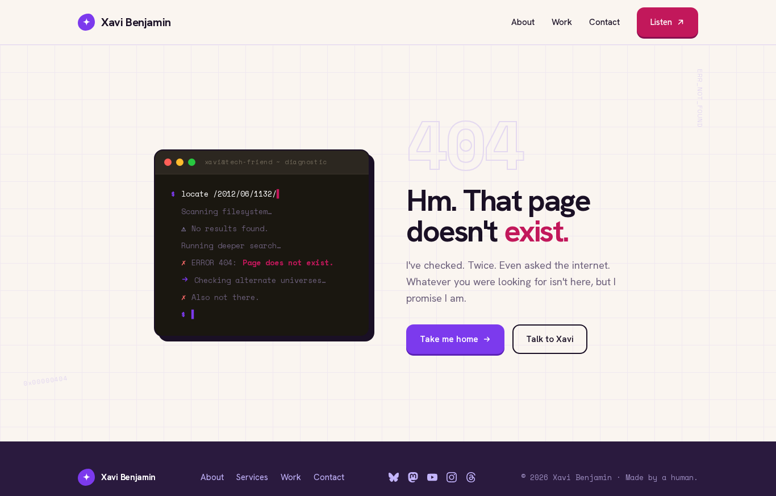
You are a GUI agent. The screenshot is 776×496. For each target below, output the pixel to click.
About (523, 22)
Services (252, 477)
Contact (604, 22)
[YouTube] (432, 477)
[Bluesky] (394, 477)
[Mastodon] (413, 477)
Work (562, 22)
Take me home (449, 339)
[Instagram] (452, 477)
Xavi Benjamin (127, 22)
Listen (661, 22)
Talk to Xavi (550, 339)
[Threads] (471, 477)
